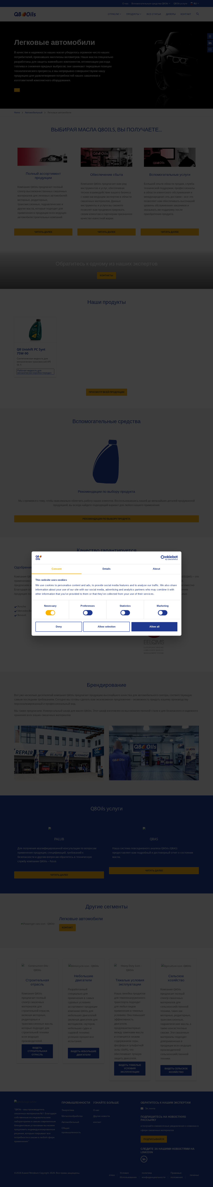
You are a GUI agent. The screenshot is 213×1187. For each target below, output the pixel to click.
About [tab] (156, 569)
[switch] (88, 612)
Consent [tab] (57, 569)
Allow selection (106, 626)
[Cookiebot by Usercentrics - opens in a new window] (163, 557)
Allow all (154, 626)
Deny (59, 626)
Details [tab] (107, 569)
